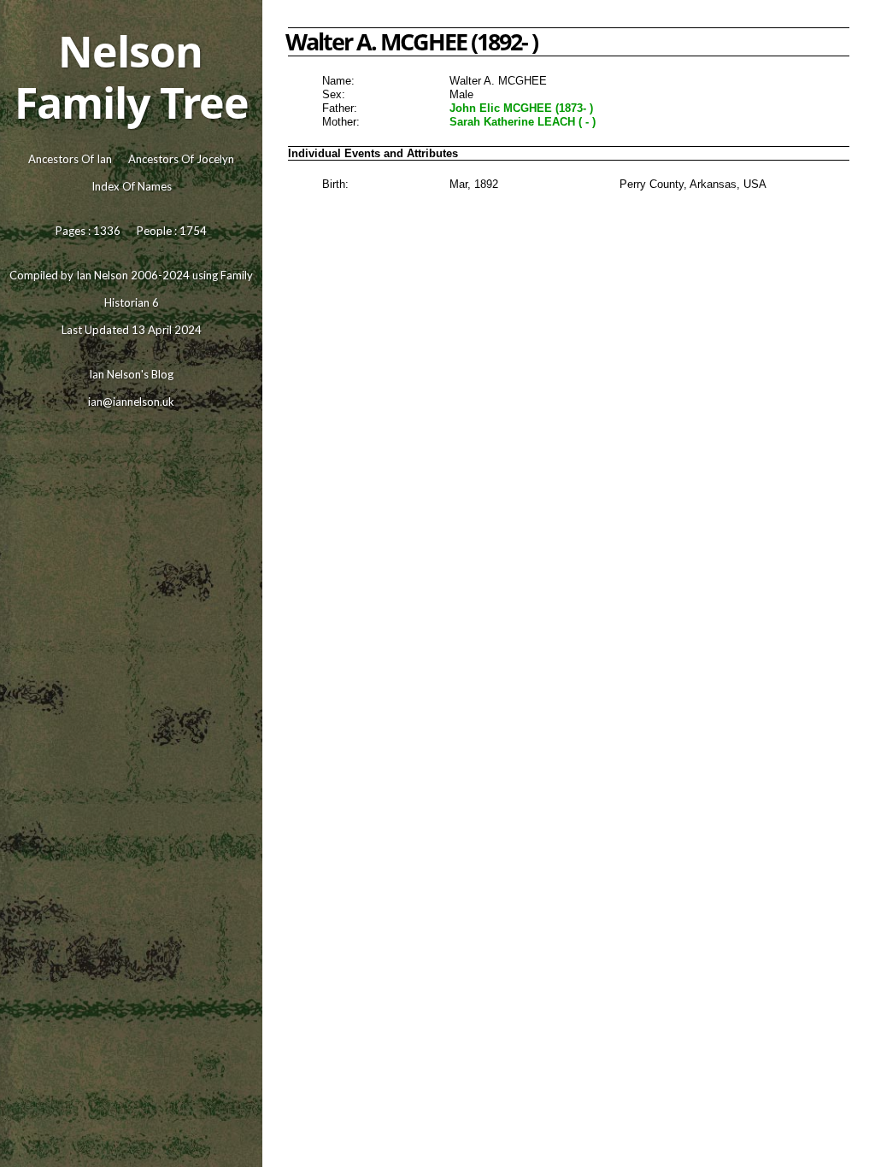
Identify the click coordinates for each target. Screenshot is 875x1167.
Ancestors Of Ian (70, 159)
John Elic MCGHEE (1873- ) (521, 108)
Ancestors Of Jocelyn (181, 159)
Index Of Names (131, 186)
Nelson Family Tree (132, 77)
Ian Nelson (102, 275)
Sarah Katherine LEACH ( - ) (522, 121)
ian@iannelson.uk (131, 401)
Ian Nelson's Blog (131, 374)
